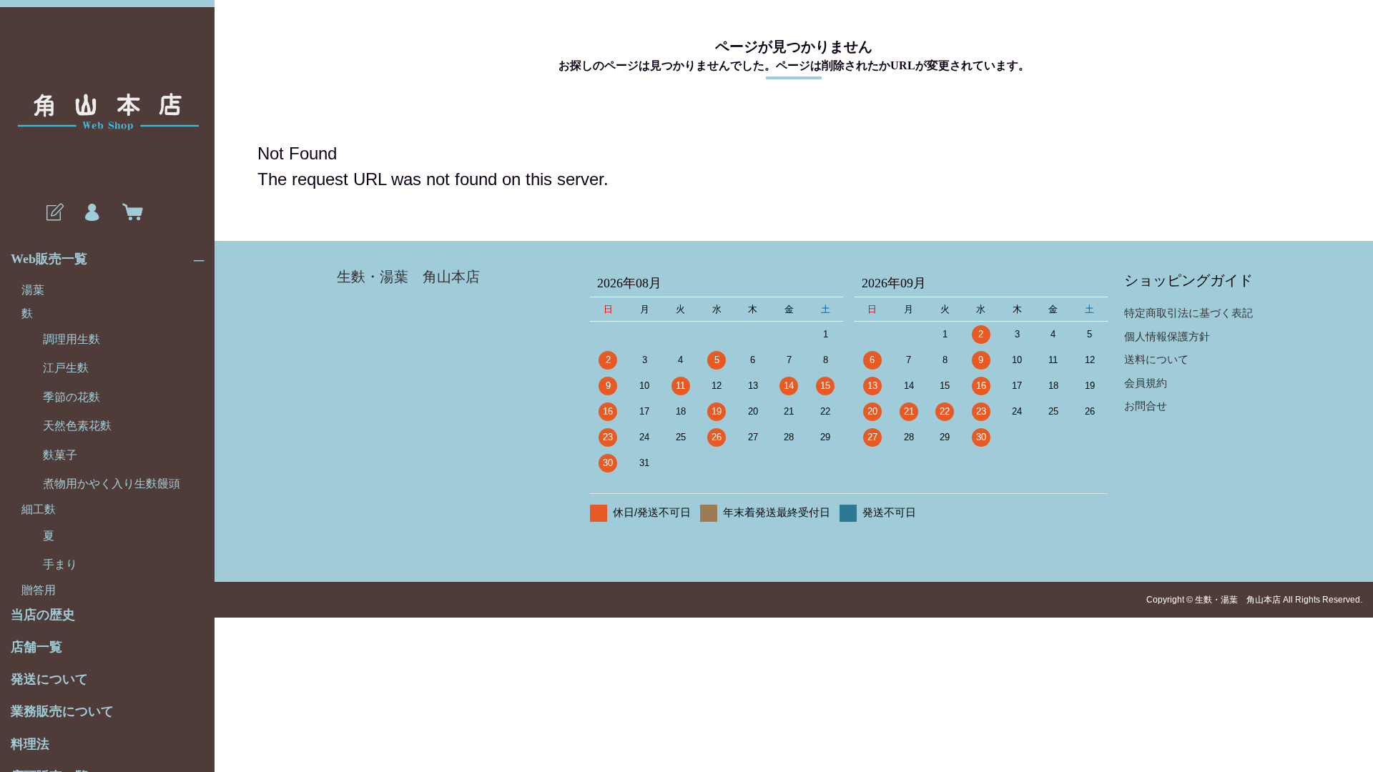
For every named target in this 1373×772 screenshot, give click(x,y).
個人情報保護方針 (1167, 336)
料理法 (30, 744)
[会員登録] (54, 213)
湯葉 (32, 290)
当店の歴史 (43, 615)
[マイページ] (91, 213)
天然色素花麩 (77, 426)
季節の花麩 (71, 397)
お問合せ (1145, 406)
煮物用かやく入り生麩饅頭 (111, 483)
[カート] (129, 213)
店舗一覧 (36, 647)
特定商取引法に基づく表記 (1188, 313)
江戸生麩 (66, 368)
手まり (60, 564)
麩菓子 (60, 455)
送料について (1156, 359)
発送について (49, 679)
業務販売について (62, 711)
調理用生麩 (71, 339)
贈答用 (38, 590)
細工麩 (38, 509)
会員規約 (1145, 383)
